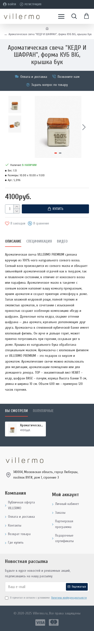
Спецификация (39, 241)
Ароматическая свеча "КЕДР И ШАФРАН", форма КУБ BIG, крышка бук (32, 425)
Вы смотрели (16, 411)
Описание (13, 241)
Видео (62, 241)
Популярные (43, 411)
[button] (32, 127)
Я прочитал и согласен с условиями (48, 597)
